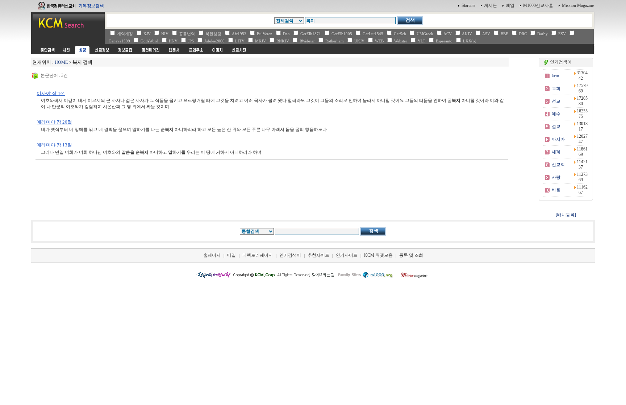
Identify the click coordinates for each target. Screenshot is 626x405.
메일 (510, 5)
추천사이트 (318, 255)
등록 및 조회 (411, 255)
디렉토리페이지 (257, 255)
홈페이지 (212, 255)
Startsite (468, 5)
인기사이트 (347, 255)
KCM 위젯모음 (378, 255)
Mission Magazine (578, 5)
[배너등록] (566, 214)
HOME (61, 62)
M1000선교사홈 (538, 5)
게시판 (490, 5)
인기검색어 (290, 255)
